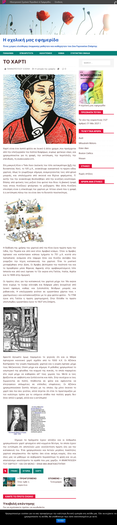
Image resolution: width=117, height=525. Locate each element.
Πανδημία (8, 53)
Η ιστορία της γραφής (45, 69)
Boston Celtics (86, 153)
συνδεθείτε (39, 507)
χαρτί (38, 471)
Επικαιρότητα (26, 53)
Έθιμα (61, 53)
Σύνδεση (58, 2)
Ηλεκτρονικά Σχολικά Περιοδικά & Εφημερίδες (30, 2)
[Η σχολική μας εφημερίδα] (58, 33)
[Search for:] (96, 62)
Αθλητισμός (45, 53)
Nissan (82, 158)
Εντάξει (61, 521)
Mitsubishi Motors (87, 143)
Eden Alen (84, 148)
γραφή (14, 471)
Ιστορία (26, 471)
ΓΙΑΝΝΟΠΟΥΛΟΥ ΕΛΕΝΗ (18, 69)
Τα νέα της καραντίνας (91, 120)
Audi (81, 138)
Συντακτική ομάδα (80, 53)
